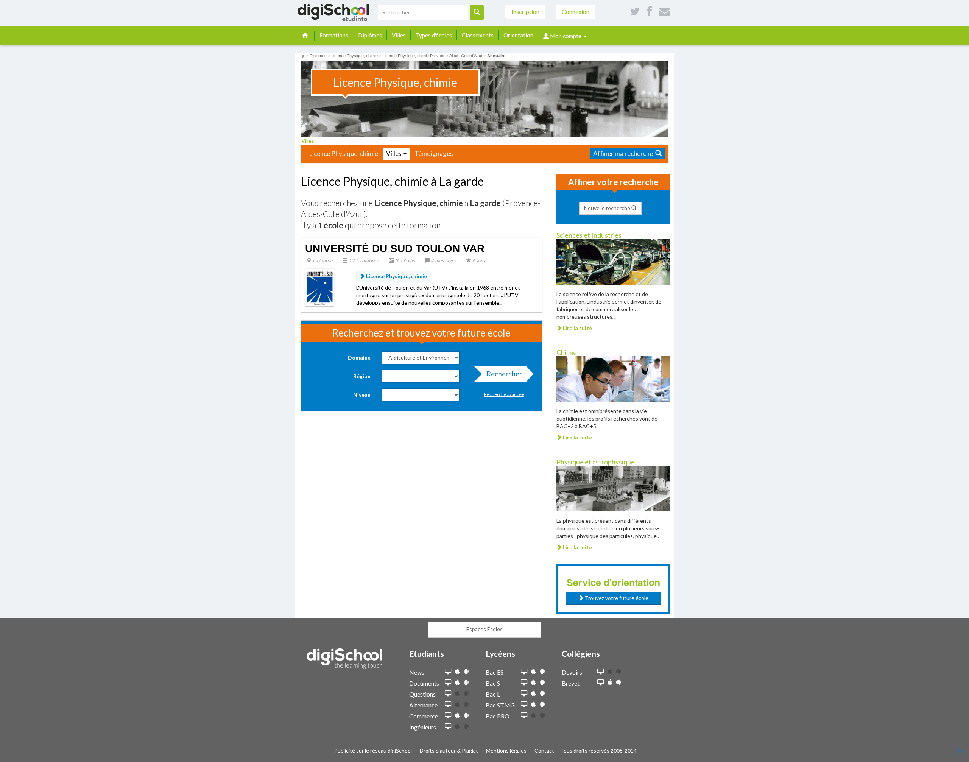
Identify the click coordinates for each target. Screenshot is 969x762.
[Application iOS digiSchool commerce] (457, 715)
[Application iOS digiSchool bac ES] (533, 671)
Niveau (362, 394)
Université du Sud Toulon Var (394, 248)
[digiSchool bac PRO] (524, 715)
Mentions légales (506, 750)
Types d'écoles (434, 35)
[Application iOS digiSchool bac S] (533, 682)
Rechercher (504, 373)
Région (362, 376)
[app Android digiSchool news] (466, 671)
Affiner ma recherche (624, 153)
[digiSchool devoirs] (600, 671)
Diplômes (370, 35)
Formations (333, 35)
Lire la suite (577, 328)
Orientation (518, 35)
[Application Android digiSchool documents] (466, 682)
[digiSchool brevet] (600, 682)
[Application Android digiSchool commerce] (466, 715)
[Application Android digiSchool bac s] (542, 682)
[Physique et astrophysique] (613, 488)
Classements (478, 35)
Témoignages (433, 153)
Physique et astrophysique (595, 462)
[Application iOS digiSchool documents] (457, 682)
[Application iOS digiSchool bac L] (533, 693)
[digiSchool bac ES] (524, 671)
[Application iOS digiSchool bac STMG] (533, 704)
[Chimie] (613, 378)
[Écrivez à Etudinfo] (665, 11)
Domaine (359, 357)
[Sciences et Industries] (613, 261)
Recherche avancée (504, 394)
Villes (399, 35)
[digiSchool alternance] (448, 704)
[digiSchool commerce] (448, 715)
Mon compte (566, 36)
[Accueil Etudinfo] (303, 55)
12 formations (363, 260)
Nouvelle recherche (607, 208)
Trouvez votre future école (616, 598)
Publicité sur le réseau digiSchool (373, 750)
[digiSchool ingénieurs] (448, 726)
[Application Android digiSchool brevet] (618, 682)
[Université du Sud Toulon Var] (319, 287)
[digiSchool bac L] (524, 693)
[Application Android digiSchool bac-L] (542, 693)
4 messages (443, 260)
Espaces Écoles (484, 629)
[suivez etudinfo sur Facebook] (649, 11)
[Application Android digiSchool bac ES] (542, 671)
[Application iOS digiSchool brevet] (610, 682)
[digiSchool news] (448, 671)
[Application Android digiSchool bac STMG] (542, 704)
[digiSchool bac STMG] (524, 704)
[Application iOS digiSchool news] (457, 671)
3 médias (404, 260)
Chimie (566, 352)
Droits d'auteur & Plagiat (449, 750)
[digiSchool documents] (448, 682)
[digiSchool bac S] (524, 682)
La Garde (322, 260)
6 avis (478, 260)
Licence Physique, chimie (343, 153)
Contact (544, 750)
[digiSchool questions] (448, 693)
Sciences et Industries (589, 235)
